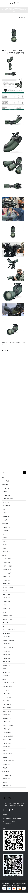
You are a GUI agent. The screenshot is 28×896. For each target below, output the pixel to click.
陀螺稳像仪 (7, 764)
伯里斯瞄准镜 (7, 711)
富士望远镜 (7, 576)
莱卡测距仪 (7, 661)
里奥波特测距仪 (7, 785)
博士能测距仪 (7, 636)
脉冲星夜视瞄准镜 (8, 736)
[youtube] (12, 810)
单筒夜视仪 (5, 523)
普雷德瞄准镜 (6, 551)
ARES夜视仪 (6, 481)
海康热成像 (7, 672)
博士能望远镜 (7, 569)
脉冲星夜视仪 (6, 771)
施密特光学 (22, 883)
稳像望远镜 (5, 750)
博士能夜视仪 (6, 527)
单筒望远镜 (8, 573)
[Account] (23, 3)
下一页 (23, 17)
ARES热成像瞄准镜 (9, 682)
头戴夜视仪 (5, 537)
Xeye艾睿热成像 (7, 505)
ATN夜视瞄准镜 (8, 686)
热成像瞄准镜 (6, 675)
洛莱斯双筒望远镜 (7, 619)
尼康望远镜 (7, 580)
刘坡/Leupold (7, 718)
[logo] (14, 2)
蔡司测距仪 (7, 665)
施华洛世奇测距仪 (8, 647)
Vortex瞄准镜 (6, 502)
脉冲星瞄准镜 (6, 778)
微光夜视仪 (5, 541)
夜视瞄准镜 (7, 721)
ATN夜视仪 (5, 484)
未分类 (4, 612)
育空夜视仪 (5, 768)
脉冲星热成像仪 (7, 775)
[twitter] (6, 810)
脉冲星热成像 (7, 739)
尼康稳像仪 (7, 757)
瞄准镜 (4, 679)
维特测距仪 (7, 654)
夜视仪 (4, 534)
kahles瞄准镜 (7, 697)
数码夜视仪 (5, 548)
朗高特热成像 (7, 729)
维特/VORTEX (7, 732)
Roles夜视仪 (6, 491)
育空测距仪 (7, 658)
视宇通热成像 (7, 743)
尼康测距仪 (7, 644)
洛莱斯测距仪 (6, 622)
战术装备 (5, 544)
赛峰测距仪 (5, 782)
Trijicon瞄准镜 (7, 707)
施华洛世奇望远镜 (17, 342)
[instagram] (9, 810)
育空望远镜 (7, 594)
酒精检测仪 (7, 516)
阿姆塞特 (6, 605)
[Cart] (26, 3)
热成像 (4, 668)
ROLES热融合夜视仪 (8, 498)
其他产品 (5, 509)
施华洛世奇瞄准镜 (8, 725)
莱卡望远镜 (7, 598)
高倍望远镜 (7, 608)
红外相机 (6, 512)
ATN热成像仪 (7, 690)
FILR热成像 (7, 693)
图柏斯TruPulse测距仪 (9, 640)
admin (3, 342)
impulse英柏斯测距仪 (9, 629)
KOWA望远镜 (7, 559)
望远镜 (4, 555)
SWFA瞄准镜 (7, 704)
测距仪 (4, 626)
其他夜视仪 (5, 520)
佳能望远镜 (7, 562)
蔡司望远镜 (7, 601)
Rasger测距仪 (7, 633)
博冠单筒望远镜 (8, 566)
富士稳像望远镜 (8, 753)
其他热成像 (7, 714)
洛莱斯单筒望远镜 (7, 615)
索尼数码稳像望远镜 (9, 760)
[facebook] (3, 810)
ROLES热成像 (6, 495)
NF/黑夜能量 (6, 488)
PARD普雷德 (7, 700)
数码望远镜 (7, 583)
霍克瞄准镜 (7, 746)
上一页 (18, 17)
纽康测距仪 (7, 651)
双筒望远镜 (5, 530)
